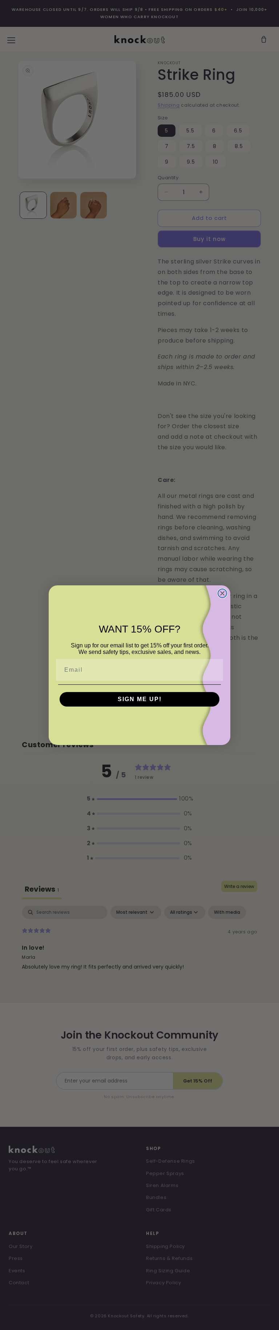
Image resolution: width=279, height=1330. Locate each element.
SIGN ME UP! (140, 699)
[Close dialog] (222, 593)
